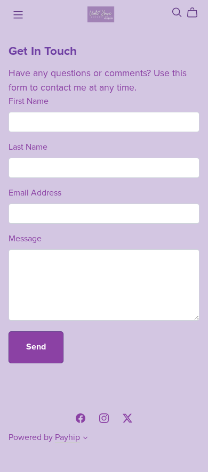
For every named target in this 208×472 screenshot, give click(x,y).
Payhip (67, 437)
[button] (85, 439)
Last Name (28, 147)
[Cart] (196, 12)
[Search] (177, 12)
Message (25, 238)
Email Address (35, 193)
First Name (29, 101)
